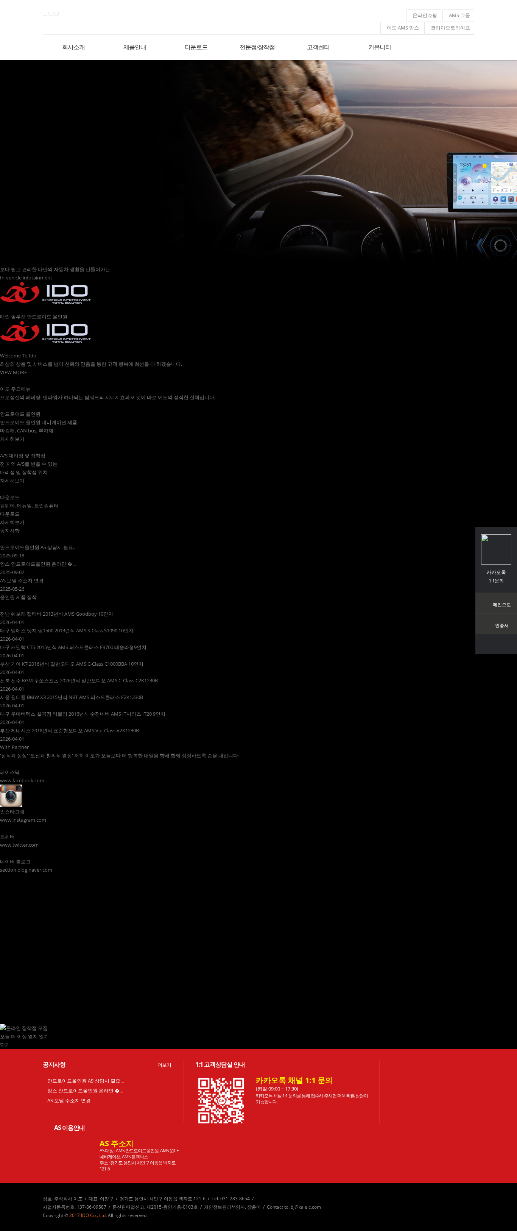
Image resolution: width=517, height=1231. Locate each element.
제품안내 (134, 47)
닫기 (5, 1044)
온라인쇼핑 (423, 15)
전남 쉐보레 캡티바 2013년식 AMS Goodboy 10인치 (56, 613)
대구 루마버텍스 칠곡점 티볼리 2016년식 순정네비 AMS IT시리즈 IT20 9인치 (82, 713)
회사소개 (73, 47)
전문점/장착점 (257, 47)
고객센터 (318, 47)
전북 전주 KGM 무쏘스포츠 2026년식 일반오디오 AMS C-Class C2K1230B (79, 680)
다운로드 (196, 47)
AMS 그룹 (458, 15)
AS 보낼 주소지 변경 (22, 580)
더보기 (164, 1064)
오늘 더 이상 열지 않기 (24, 1036)
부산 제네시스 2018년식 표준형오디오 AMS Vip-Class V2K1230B (69, 730)
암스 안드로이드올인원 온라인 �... (38, 563)
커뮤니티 (379, 47)
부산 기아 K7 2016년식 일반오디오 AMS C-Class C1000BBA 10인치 (71, 663)
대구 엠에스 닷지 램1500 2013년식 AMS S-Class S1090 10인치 (67, 630)
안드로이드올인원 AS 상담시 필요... (38, 547)
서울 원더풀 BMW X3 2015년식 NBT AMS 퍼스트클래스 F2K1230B (71, 697)
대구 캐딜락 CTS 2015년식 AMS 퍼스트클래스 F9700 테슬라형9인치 (73, 647)
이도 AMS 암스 (402, 27)
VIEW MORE (13, 372)
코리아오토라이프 (449, 27)
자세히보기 (12, 438)
